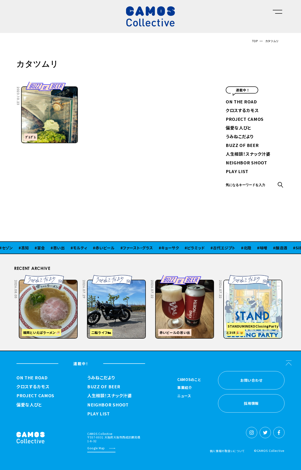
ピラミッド (188, 248)
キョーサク (162, 248)
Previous (239, 278)
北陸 (240, 248)
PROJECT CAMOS (245, 119)
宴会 (33, 248)
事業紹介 (184, 388)
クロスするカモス (242, 110)
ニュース (184, 396)
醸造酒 (274, 248)
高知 (17, 248)
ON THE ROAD (241, 102)
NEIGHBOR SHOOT (246, 163)
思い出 (51, 248)
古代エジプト (216, 248)
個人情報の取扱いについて (227, 451)
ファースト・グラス (130, 248)
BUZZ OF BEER (242, 145)
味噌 (256, 248)
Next (250, 278)
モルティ (72, 248)
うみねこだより (239, 136)
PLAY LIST (237, 171)
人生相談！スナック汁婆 (248, 154)
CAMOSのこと (189, 380)
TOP (255, 41)
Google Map (96, 448)
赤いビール (97, 248)
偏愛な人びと (238, 128)
